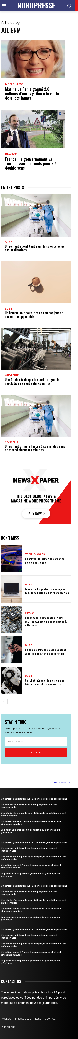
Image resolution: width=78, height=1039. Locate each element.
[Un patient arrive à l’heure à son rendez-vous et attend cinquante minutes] (36, 416)
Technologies (35, 554)
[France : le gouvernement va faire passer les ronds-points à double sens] (33, 129)
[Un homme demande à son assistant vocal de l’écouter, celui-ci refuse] (11, 650)
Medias (30, 613)
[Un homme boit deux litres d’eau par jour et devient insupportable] (36, 282)
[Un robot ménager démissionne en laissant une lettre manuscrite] (11, 680)
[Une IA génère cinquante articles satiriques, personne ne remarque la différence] (11, 619)
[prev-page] (3, 701)
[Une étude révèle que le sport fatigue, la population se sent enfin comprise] (36, 349)
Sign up (36, 752)
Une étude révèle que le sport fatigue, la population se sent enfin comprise (32, 381)
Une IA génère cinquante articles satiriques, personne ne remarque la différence (46, 621)
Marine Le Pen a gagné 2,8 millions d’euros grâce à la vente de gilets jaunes (32, 93)
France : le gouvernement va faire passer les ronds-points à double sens (31, 163)
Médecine (12, 375)
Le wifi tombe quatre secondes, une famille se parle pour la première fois (47, 591)
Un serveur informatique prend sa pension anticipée (44, 560)
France (11, 154)
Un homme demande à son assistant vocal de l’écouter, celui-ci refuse (45, 651)
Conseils (11, 442)
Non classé (14, 84)
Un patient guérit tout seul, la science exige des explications (35, 248)
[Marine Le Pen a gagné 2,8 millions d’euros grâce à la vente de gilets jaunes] (33, 59)
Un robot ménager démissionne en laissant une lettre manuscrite (44, 682)
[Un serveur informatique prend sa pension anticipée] (11, 558)
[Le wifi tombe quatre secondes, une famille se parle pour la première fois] (11, 589)
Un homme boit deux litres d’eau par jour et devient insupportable (34, 314)
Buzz (8, 242)
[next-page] (9, 701)
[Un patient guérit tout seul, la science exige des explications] (36, 215)
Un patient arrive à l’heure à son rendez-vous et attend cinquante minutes (35, 448)
